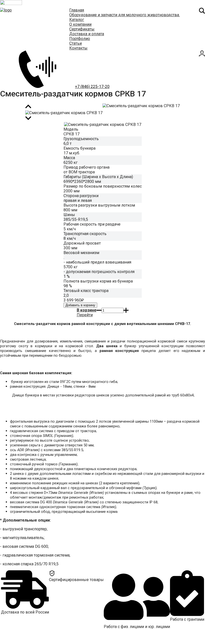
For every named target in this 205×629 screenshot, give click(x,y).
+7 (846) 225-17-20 (92, 86)
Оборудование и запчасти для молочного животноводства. (124, 14)
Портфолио (79, 38)
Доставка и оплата (86, 33)
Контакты (78, 48)
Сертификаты (81, 29)
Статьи (75, 43)
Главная (76, 10)
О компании (80, 24)
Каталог (76, 19)
